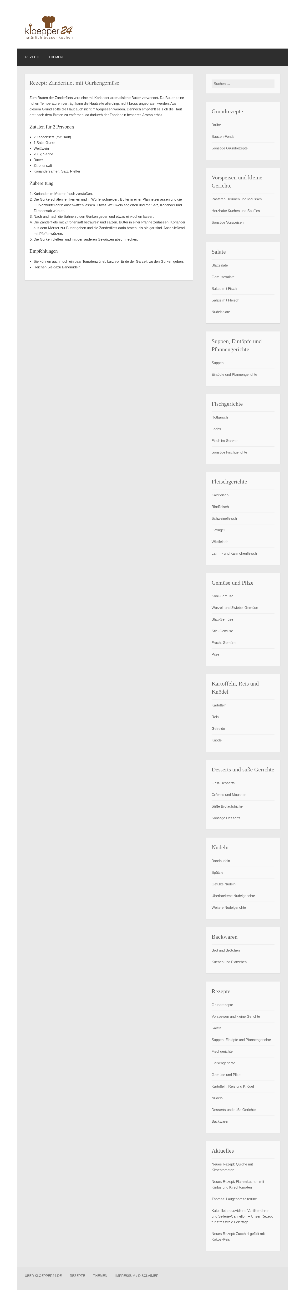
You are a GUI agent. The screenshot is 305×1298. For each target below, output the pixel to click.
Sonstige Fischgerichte (229, 452)
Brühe (216, 125)
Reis (215, 717)
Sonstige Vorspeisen (228, 222)
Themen (56, 57)
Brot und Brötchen (226, 950)
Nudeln (217, 1098)
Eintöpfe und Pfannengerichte (234, 374)
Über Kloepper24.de (43, 1276)
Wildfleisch (220, 542)
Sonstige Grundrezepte (230, 148)
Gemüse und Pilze (226, 1075)
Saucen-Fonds (223, 136)
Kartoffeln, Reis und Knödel (233, 1086)
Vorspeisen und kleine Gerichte (236, 1016)
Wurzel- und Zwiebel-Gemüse (235, 608)
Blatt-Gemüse (222, 619)
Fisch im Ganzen (225, 441)
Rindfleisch (220, 507)
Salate (216, 1028)
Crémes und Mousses (229, 795)
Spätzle (217, 872)
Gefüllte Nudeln (223, 884)
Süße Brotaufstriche (227, 806)
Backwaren (220, 1121)
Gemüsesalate (223, 277)
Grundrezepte (222, 1005)
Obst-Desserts (223, 783)
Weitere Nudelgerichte (229, 907)
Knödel (217, 740)
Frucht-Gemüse (224, 643)
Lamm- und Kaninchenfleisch (234, 553)
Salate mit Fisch (224, 288)
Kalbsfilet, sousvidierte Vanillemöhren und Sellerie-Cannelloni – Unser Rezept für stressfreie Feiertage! (242, 1216)
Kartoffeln (219, 705)
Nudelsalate (221, 312)
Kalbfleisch (220, 495)
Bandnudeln (221, 861)
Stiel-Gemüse (222, 631)
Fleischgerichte (223, 1063)
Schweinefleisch (224, 518)
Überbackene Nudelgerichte (233, 896)
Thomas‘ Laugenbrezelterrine (234, 1199)
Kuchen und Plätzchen (229, 962)
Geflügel (218, 530)
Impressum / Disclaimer (136, 1276)
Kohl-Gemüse (222, 596)
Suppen (218, 363)
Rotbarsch (220, 417)
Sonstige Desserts (226, 818)
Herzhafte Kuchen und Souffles (236, 211)
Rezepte (33, 57)
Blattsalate (220, 265)
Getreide (218, 728)
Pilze (215, 654)
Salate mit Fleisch (225, 300)
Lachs (216, 429)
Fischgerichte (222, 1051)
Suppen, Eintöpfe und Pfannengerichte (241, 1040)
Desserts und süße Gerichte (234, 1110)
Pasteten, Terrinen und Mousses (237, 199)
